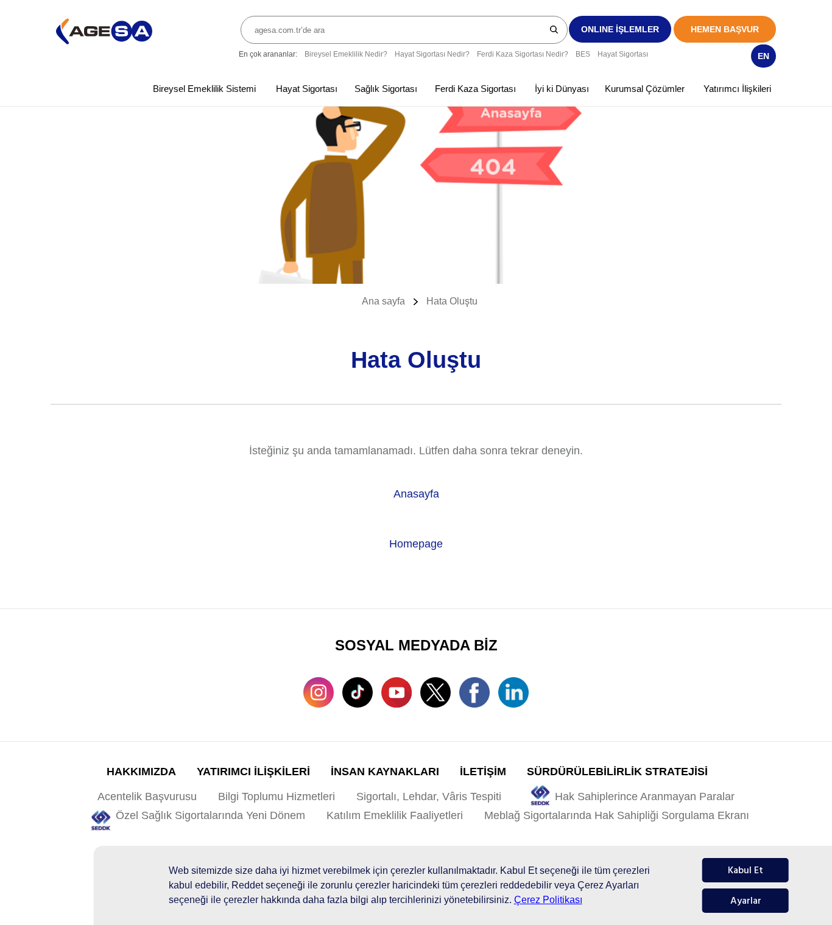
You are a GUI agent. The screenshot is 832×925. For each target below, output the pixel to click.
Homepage (416, 544)
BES (583, 54)
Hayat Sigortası (623, 54)
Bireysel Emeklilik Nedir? (346, 54)
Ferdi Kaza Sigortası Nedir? (522, 54)
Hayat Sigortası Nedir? (432, 54)
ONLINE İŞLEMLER (620, 29)
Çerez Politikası (548, 900)
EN (763, 56)
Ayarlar (745, 901)
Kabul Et (745, 870)
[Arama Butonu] (554, 29)
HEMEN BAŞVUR (725, 29)
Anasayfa (416, 494)
